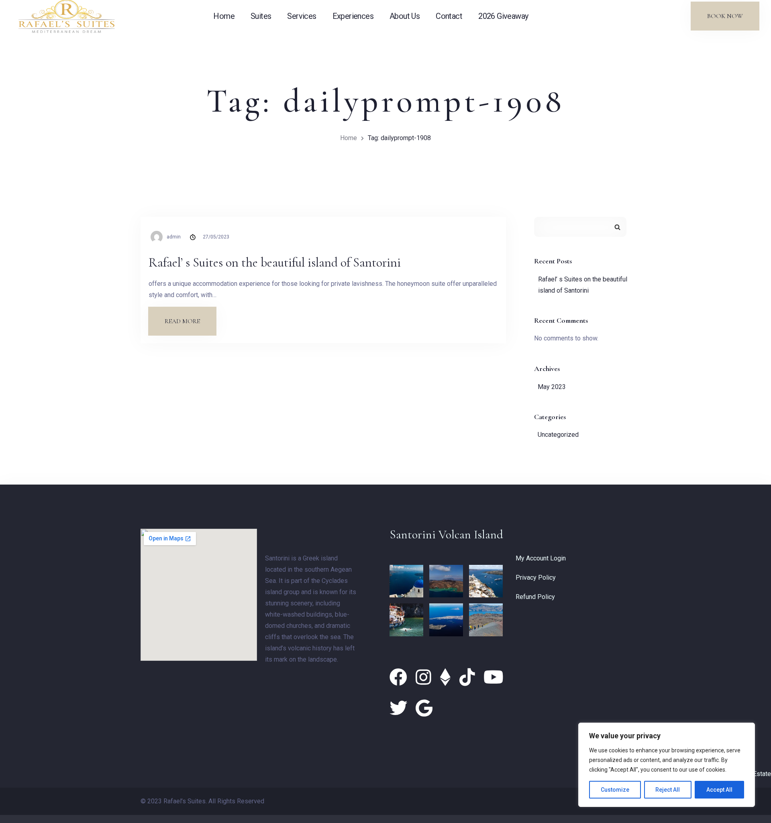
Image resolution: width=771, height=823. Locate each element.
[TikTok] (469, 677)
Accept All (719, 789)
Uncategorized (558, 434)
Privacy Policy (536, 577)
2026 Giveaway (503, 16)
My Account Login (541, 558)
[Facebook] (401, 677)
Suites (261, 16)
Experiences (352, 16)
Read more (190, 316)
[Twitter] (401, 708)
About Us (405, 16)
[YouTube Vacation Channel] (493, 677)
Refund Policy (535, 597)
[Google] (424, 708)
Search (617, 227)
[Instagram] (426, 677)
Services (301, 16)
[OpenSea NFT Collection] (447, 677)
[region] (666, 765)
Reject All (667, 789)
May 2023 (552, 387)
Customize (615, 789)
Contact (449, 16)
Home (224, 16)
